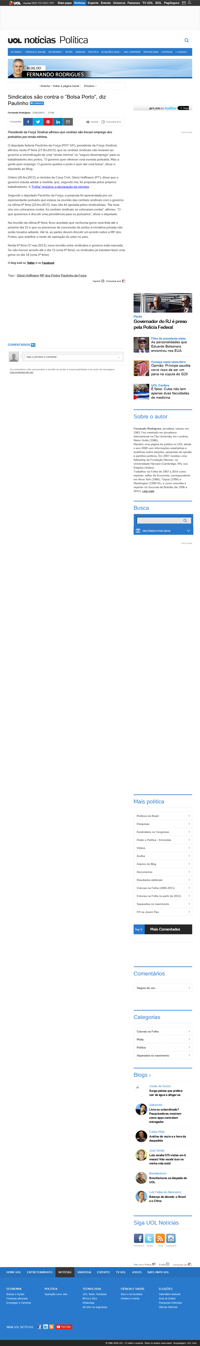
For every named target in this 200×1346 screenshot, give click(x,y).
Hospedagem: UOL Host (184, 1343)
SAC (51, 3)
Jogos (137, 1272)
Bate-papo (65, 2)
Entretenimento (40, 1272)
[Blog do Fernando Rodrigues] (100, 68)
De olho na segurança (95, 1307)
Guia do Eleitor (167, 1298)
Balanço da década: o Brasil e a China (167, 1199)
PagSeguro (171, 2)
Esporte (93, 2)
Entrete (106, 2)
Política (73, 40)
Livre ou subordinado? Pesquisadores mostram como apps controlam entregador (165, 1116)
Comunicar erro (113, 281)
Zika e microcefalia (131, 1294)
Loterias (167, 51)
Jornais (80, 51)
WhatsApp (88, 1302)
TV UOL (147, 2)
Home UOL (13, 1272)
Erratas (162, 1264)
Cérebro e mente (130, 1298)
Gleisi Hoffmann (28, 275)
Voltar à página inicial (66, 86)
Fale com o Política (143, 1264)
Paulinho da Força (74, 275)
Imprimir (96, 281)
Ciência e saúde (133, 1289)
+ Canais (180, 51)
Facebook (48, 263)
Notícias (79, 2)
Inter (68, 51)
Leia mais (148, 491)
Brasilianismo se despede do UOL (168, 1180)
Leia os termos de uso (21, 372)
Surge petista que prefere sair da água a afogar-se (165, 1093)
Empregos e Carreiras (18, 1302)
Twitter (149, 1245)
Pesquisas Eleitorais (170, 1302)
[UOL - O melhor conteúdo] (13, 4)
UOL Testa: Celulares (95, 1294)
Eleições (165, 1289)
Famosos (134, 2)
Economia (54, 51)
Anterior (44, 86)
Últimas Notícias (168, 1307)
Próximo (90, 86)
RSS (52, 1326)
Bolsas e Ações (15, 1294)
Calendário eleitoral (169, 1294)
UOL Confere (131, 51)
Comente (38, 103)
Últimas (16, 51)
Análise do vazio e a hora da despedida (167, 1138)
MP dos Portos (50, 275)
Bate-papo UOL (158, 1272)
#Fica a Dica (90, 1298)
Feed (160, 1245)
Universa (119, 2)
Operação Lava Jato (56, 1294)
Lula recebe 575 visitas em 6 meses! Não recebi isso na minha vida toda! (167, 1159)
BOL (158, 2)
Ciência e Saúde (35, 51)
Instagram (171, 1245)
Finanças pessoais (17, 1298)
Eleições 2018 (110, 51)
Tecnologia (150, 51)
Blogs (140, 1074)
